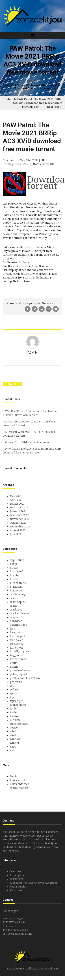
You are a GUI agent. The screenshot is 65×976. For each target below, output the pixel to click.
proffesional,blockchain (25, 678)
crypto (14, 617)
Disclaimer (16, 879)
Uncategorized (12, 164)
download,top (18, 624)
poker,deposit (18, 674)
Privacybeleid (18, 875)
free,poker (16, 640)
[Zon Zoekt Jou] (32, 15)
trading (14, 716)
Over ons (15, 871)
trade (13, 708)
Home (30, 80)
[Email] (56, 308)
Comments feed (19, 784)
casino (14, 598)
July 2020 (15, 534)
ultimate (15, 720)
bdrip (13, 563)
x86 (12, 750)
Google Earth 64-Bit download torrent (28, 442)
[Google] (49, 308)
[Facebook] (28, 308)
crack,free (16, 609)
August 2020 (17, 530)
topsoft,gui (16, 700)
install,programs (20, 651)
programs (16, 681)
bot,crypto (16, 590)
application (17, 560)
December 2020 (19, 515)
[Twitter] (35, 308)
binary (14, 567)
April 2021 (16, 499)
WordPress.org (19, 787)
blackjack (15, 586)
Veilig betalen (18, 886)
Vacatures (16, 890)
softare (14, 689)
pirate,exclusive (20, 670)
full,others (16, 647)
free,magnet (17, 636)
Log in (14, 776)
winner (14, 742)
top (12, 697)
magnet (14, 666)
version (15, 727)
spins (13, 693)
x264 (26, 164)
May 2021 (16, 496)
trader (14, 712)
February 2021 (19, 507)
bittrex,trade (18, 582)
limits (13, 662)
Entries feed (17, 780)
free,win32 (16, 643)
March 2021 (17, 503)
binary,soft (16, 571)
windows (15, 739)
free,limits (16, 632)
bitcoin (14, 575)
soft (12, 685)
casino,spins (18, 602)
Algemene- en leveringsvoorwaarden (33, 882)
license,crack (18, 659)
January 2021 (18, 511)
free (12, 628)
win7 (13, 735)
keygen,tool (17, 655)
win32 (14, 731)
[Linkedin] (42, 308)
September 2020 (20, 526)
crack (13, 605)
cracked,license (19, 613)
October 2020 (18, 522)
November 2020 (19, 518)
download (16, 621)
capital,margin (19, 594)
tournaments (18, 704)
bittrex (14, 579)
